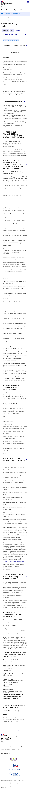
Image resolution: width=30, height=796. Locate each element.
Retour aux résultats (7, 21)
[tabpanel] (15, 380)
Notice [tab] (18, 30)
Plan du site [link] (13, 783)
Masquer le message (28, 13)
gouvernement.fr (16, 746)
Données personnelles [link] (5, 783)
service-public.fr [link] (5, 749)
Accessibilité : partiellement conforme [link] (8, 780)
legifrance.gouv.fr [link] (5, 746)
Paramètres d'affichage (23, 783)
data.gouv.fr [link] (14, 749)
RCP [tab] (12, 30)
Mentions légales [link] (21, 780)
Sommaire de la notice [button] (11, 34)
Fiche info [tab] (5, 30)
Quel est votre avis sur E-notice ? (11, 13)
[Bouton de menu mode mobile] (28, 2)
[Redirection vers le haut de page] (26, 45)
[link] (14, 10)
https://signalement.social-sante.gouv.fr (13, 561)
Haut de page (15, 730)
